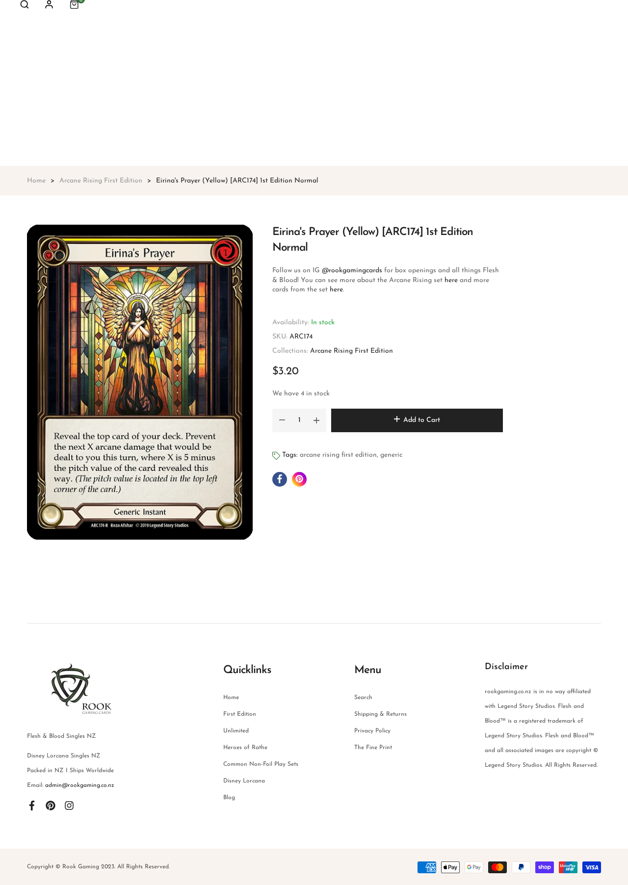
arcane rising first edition (338, 455)
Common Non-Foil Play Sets (260, 764)
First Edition (239, 714)
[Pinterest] (50, 805)
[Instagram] (69, 805)
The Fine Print (373, 748)
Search (363, 698)
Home (231, 698)
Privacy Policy (372, 731)
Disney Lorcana (244, 781)
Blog (229, 798)
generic (391, 455)
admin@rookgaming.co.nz (79, 785)
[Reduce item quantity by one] (282, 420)
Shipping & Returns (380, 714)
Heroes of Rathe (245, 748)
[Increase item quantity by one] (316, 420)
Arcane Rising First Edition (351, 351)
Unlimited (236, 731)
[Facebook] (32, 805)
